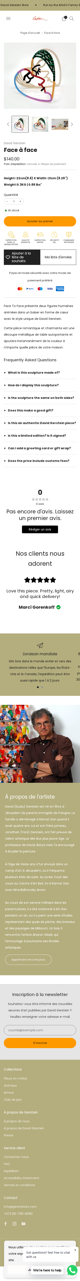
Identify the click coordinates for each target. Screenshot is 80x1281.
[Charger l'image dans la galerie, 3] (59, 124)
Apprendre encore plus (28, 959)
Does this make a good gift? (30, 410)
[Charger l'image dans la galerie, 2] (40, 124)
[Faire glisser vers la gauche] (9, 124)
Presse (8, 1135)
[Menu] (8, 18)
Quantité (11, 194)
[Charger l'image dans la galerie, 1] (20, 124)
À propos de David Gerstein (24, 1128)
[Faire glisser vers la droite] (71, 124)
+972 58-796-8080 (18, 1214)
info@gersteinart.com (20, 1207)
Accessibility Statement (21, 1178)
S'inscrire (40, 1043)
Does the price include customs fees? (38, 461)
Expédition (11, 1171)
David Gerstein (14, 143)
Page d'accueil (30, 33)
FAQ (7, 1164)
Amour (9, 1092)
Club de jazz (13, 1099)
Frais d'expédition (15, 164)
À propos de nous (17, 1121)
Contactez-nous (16, 1157)
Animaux (10, 1085)
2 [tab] (42, 687)
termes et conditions (19, 1185)
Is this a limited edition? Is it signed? (37, 435)
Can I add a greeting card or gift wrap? (39, 448)
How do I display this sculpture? (33, 385)
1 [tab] (38, 687)
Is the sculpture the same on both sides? (41, 398)
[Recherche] (72, 18)
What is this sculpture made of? (34, 372)
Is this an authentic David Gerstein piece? (42, 423)
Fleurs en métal (15, 1078)
